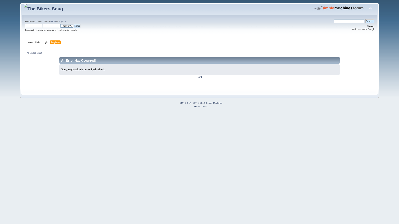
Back (199, 77)
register (62, 21)
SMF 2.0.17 (185, 103)
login (53, 21)
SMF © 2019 (199, 103)
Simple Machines (214, 103)
